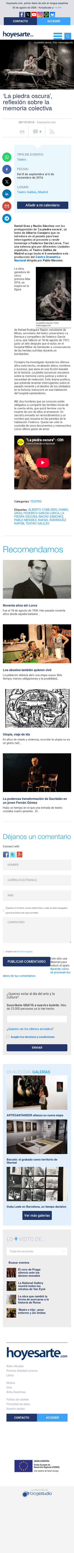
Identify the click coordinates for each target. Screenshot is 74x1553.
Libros (10, 1375)
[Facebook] (6, 854)
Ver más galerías (37, 1215)
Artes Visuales (15, 1366)
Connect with (11, 846)
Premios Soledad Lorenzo (22, 1370)
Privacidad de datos (18, 1404)
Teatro (21, 159)
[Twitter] (13, 854)
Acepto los (19, 951)
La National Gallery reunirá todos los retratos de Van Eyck (31, 1285)
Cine (9, 1387)
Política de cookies (17, 1399)
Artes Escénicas (16, 1392)
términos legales (25, 951)
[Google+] (20, 854)
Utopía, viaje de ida (16, 734)
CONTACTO (20, 21)
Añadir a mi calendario (43, 205)
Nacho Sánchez (51, 516)
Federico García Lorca (41, 513)
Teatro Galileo (27, 192)
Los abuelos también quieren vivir (27, 670)
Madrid (43, 192)
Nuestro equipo (15, 1408)
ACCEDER (53, 21)
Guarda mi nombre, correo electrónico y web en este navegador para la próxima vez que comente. (37, 910)
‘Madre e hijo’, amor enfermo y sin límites (32, 1311)
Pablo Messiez (25, 520)
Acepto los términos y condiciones (33, 1036)
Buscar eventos (19, 1262)
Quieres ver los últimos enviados (30, 1029)
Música (10, 1383)
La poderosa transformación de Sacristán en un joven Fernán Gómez (35, 800)
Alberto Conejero (42, 509)
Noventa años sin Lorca (20, 605)
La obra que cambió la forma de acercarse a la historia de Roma (33, 1299)
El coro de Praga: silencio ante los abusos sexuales (29, 1272)
